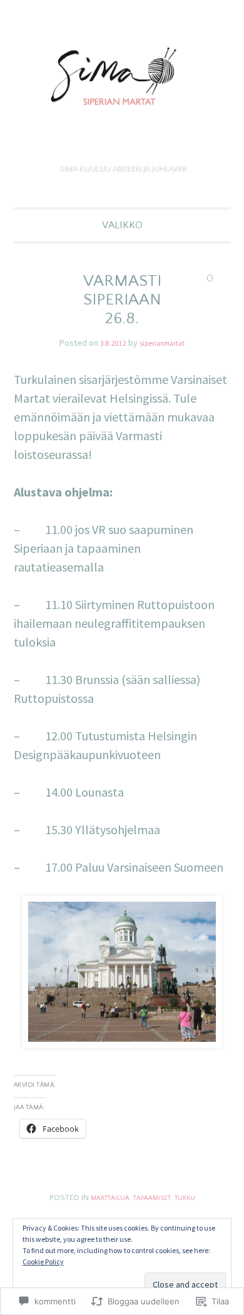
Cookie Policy (43, 1261)
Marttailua (104, 1198)
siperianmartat (163, 343)
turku (191, 1198)
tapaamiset (153, 1198)
